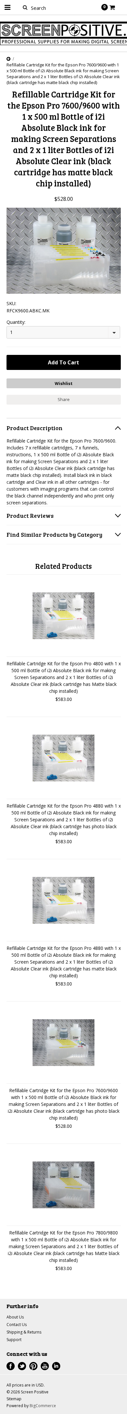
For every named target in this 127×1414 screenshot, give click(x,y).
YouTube (45, 1366)
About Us (15, 1317)
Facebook (11, 1366)
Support (14, 1339)
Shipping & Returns (24, 1332)
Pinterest (33, 1366)
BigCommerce (43, 1405)
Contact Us (17, 1324)
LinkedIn (56, 1366)
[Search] (25, 7)
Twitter (22, 1366)
